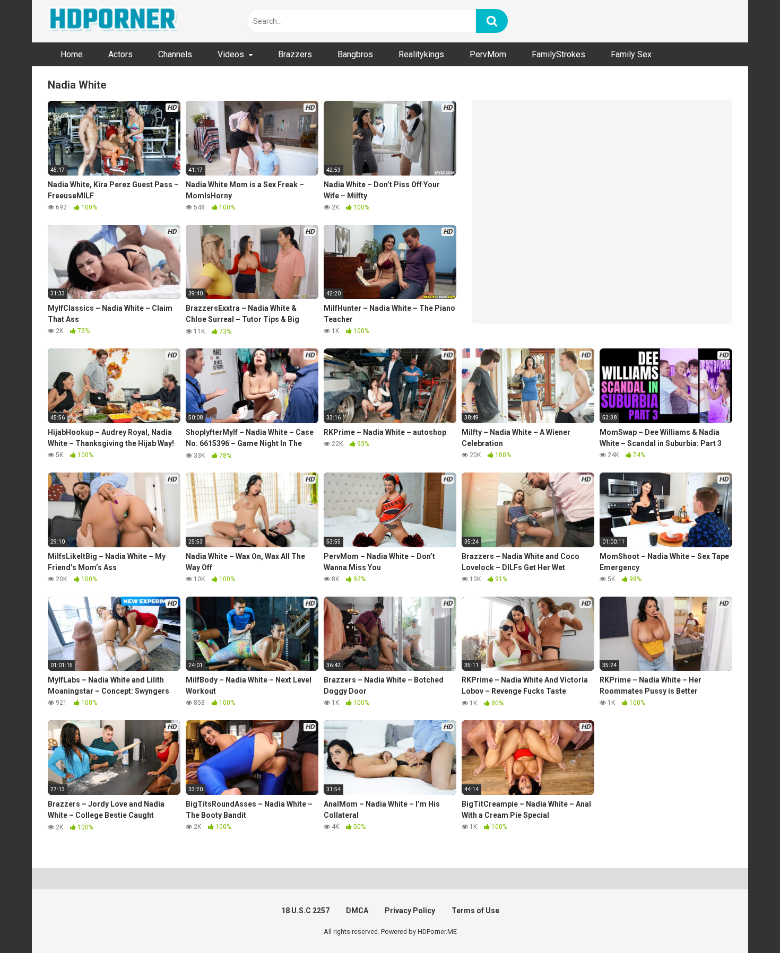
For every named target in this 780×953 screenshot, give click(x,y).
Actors (120, 54)
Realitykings (421, 54)
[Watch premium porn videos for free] (114, 21)
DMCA (357, 910)
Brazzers (295, 54)
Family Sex (631, 54)
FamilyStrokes (558, 54)
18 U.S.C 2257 (305, 910)
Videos (231, 54)
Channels (175, 54)
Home (71, 54)
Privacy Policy (410, 910)
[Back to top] (744, 921)
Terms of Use (475, 910)
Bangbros (355, 54)
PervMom (488, 54)
